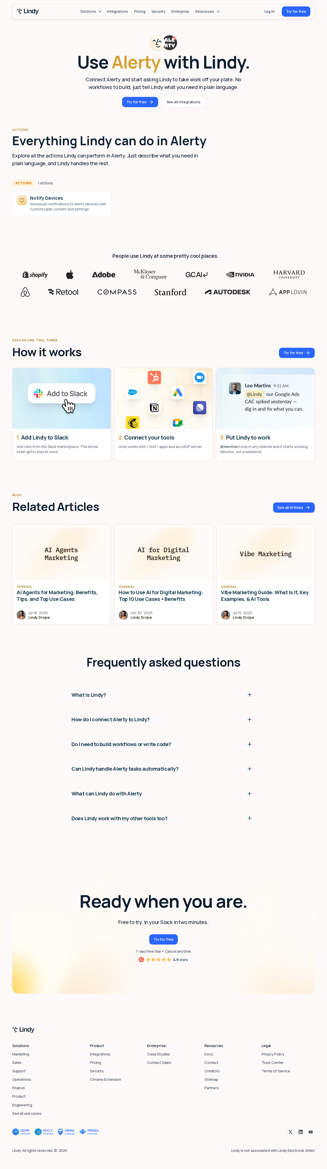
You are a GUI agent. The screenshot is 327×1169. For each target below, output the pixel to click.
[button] (90, 11)
